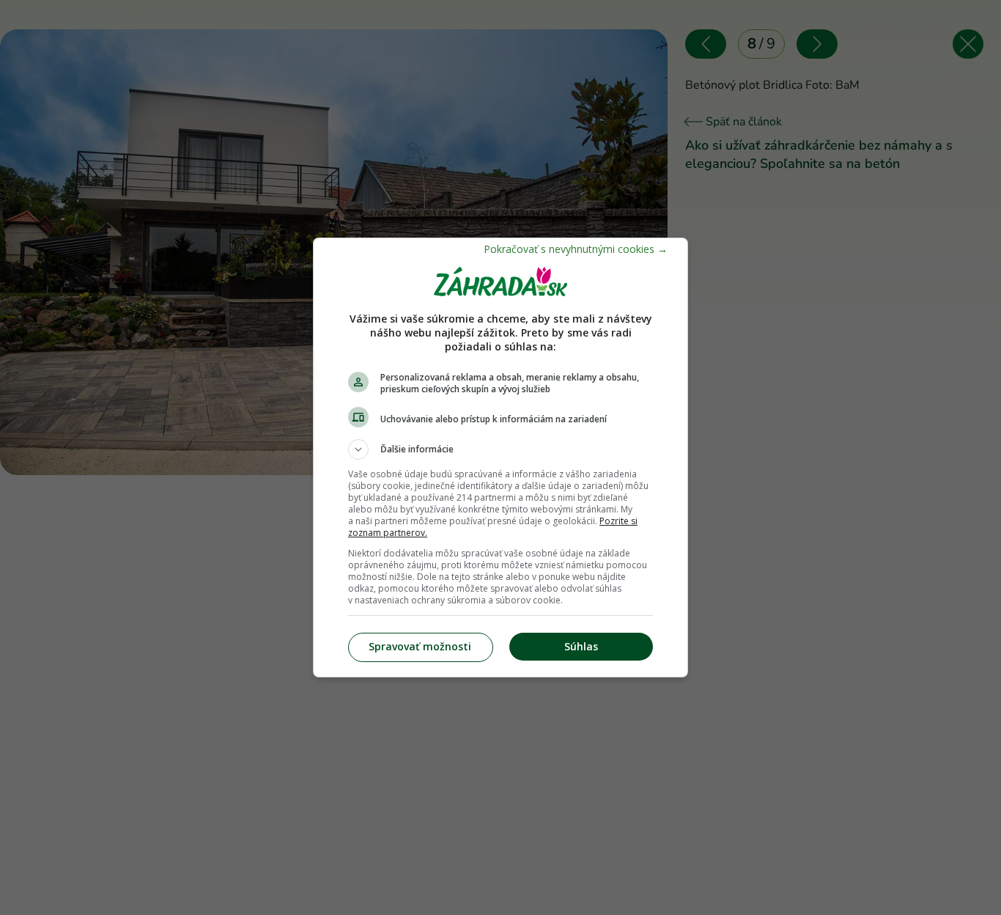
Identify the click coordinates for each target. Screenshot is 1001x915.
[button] (500, 449)
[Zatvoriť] (576, 249)
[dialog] (500, 457)
